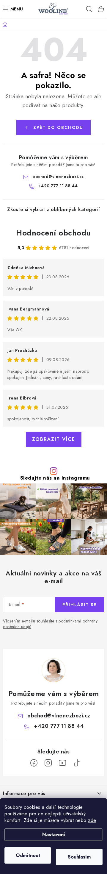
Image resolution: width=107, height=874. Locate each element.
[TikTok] (76, 763)
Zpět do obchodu (58, 127)
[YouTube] (62, 763)
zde (92, 820)
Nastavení (53, 834)
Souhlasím (79, 856)
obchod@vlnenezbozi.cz (58, 177)
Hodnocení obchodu (53, 232)
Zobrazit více (53, 439)
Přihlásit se (79, 605)
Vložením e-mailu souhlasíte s (50, 624)
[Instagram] (48, 763)
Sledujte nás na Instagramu (55, 477)
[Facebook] (33, 763)
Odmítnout (28, 855)
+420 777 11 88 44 (58, 186)
